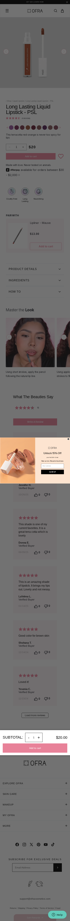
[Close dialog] (68, 439)
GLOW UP (52, 472)
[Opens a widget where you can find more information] (57, 915)
